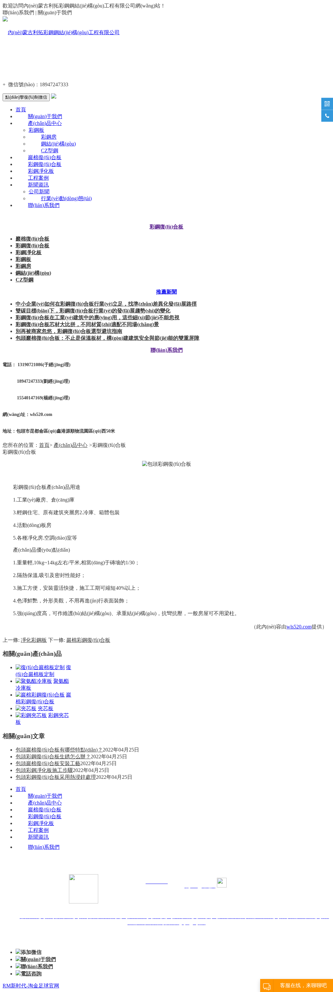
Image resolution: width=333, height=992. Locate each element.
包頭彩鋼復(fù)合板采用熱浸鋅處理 (56, 777)
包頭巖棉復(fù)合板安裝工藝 (48, 763)
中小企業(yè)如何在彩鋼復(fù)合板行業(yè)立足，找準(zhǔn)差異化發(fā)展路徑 (106, 304)
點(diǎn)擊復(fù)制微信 (26, 97)
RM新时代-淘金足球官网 (31, 985)
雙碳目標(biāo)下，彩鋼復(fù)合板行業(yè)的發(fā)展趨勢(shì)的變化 (93, 310)
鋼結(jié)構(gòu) (58, 143)
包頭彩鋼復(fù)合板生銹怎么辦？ (53, 756)
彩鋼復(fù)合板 (44, 164)
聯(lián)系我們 (44, 205)
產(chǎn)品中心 (45, 123)
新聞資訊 (38, 184)
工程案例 (38, 178)
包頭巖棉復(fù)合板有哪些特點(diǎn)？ (59, 749)
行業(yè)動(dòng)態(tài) (66, 198)
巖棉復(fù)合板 (44, 157)
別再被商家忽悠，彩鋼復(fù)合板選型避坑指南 (69, 331)
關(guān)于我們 (45, 116)
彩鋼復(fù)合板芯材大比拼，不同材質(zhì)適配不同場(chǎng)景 (87, 324)
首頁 (21, 109)
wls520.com (299, 626)
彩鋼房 (49, 137)
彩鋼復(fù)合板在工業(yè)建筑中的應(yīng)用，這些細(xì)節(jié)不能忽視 (98, 317)
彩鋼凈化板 (41, 171)
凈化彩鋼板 (34, 640)
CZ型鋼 (49, 150)
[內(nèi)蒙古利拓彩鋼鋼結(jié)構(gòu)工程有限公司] (61, 32)
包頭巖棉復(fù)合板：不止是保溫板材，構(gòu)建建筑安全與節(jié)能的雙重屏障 (107, 338)
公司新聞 (39, 191)
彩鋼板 (36, 130)
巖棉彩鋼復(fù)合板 (88, 640)
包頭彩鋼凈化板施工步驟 (44, 770)
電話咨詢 (31, 973)
